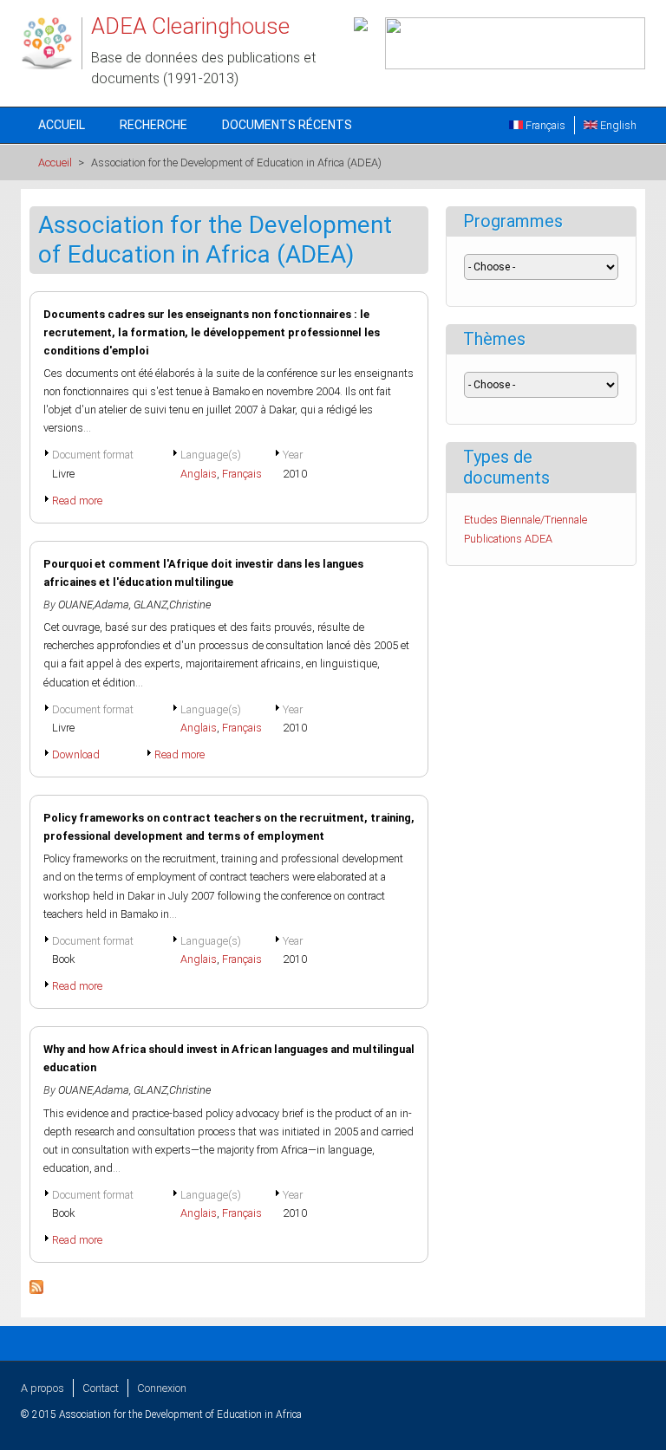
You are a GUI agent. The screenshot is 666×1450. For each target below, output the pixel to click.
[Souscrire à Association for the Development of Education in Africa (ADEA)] (36, 1290)
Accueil (61, 125)
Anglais (198, 473)
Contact (100, 1388)
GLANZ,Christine (172, 604)
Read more (77, 500)
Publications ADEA (508, 538)
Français (544, 125)
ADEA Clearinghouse (190, 26)
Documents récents (287, 125)
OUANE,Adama (93, 604)
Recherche (153, 125)
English (617, 125)
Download (76, 754)
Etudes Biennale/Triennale (525, 519)
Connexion (161, 1388)
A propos (42, 1388)
